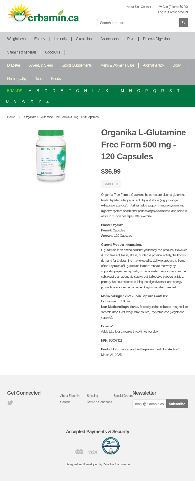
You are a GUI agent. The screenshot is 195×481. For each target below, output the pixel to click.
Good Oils (52, 52)
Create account (178, 12)
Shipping (92, 396)
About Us (133, 7)
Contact (146, 7)
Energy (39, 39)
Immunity (60, 39)
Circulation (84, 39)
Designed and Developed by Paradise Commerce (97, 464)
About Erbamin (69, 396)
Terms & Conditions (99, 402)
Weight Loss (16, 39)
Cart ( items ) (175, 7)
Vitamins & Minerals (21, 52)
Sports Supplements (77, 65)
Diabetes (13, 65)
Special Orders (122, 396)
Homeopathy (16, 79)
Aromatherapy (153, 65)
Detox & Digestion (156, 39)
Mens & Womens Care (117, 65)
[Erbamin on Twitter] (10, 404)
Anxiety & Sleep (41, 65)
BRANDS (14, 91)
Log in (162, 12)
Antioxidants (109, 39)
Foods (56, 79)
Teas (38, 79)
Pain (130, 39)
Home (11, 117)
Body (176, 65)
